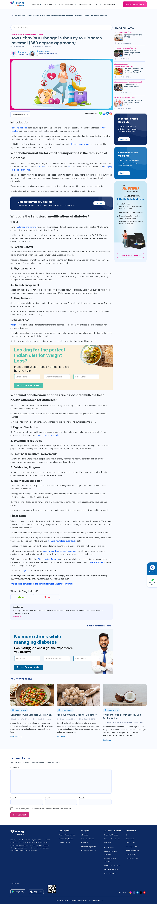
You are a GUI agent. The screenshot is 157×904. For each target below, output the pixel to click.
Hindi (130, 32)
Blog (97, 4)
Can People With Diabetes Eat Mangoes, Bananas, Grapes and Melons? (133, 71)
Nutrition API (108, 843)
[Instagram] (110, 113)
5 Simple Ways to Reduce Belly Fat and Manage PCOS (133, 102)
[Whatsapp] (100, 113)
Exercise (133, 48)
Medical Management (135, 82)
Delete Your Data (132, 858)
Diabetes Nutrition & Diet (122, 66)
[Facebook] (104, 113)
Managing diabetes (18, 128)
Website (82, 798)
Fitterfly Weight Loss (66, 839)
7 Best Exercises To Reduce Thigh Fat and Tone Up (132, 53)
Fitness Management (88, 851)
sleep (69, 166)
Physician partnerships (112, 839)
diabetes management (80, 144)
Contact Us (130, 839)
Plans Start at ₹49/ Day (130, 255)
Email (47, 798)
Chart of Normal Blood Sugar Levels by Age (132, 85)
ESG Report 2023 (132, 847)
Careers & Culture (87, 839)
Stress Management (88, 847)
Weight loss (15, 325)
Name (13, 798)
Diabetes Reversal (39, 15)
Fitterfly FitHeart (64, 843)
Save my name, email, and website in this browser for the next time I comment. (43, 809)
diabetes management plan (48, 435)
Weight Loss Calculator (112, 865)
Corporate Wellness (111, 835)
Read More (16, 616)
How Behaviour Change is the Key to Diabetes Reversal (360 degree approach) (77, 15)
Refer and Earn (109, 4)
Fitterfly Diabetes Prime (67, 835)
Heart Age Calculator (111, 869)
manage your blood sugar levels (62, 541)
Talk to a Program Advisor (29, 385)
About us (84, 835)
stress (42, 166)
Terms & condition (132, 851)
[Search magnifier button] (14, 27)
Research (84, 843)
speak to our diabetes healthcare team (60, 551)
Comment (14, 768)
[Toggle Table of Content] (27, 114)
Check (97, 203)
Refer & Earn (130, 843)
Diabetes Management (23, 15)
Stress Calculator (110, 873)
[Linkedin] (107, 113)
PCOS (133, 97)
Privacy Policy (131, 854)
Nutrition (133, 66)
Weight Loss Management (122, 48)
